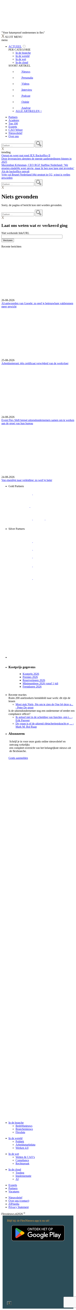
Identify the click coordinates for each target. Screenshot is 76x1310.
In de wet (13, 1153)
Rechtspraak (22, 1163)
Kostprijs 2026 (31, 673)
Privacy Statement (18, 1207)
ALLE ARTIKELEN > (29, 111)
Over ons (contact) (18, 1200)
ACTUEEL (15, 46)
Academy (13, 120)
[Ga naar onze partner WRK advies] (20, 590)
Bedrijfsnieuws (24, 1125)
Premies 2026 (30, 677)
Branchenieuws (24, 1129)
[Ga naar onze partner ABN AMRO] (45, 565)
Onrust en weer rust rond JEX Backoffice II (25, 155)
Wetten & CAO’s (25, 1157)
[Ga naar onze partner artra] (45, 556)
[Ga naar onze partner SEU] (45, 541)
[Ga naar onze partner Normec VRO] (45, 549)
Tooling (20, 1172)
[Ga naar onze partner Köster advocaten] (20, 578)
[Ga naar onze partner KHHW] (51, 518)
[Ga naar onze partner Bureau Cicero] (39, 518)
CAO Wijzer (15, 129)
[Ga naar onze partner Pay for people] (45, 578)
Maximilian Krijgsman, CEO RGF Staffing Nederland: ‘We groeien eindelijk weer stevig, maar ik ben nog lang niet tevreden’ (37, 167)
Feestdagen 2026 (32, 686)
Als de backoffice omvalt (15, 171)
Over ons (13, 136)
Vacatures (13, 1191)
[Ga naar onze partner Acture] (45, 493)
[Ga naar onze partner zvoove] (20, 525)
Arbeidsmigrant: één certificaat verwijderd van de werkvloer (34, 363)
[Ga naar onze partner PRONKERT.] (20, 549)
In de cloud (14, 1169)
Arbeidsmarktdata (25, 1144)
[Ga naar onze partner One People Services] (42, 506)
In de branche (16, 1122)
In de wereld (15, 1138)
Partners (12, 117)
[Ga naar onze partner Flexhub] (20, 541)
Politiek (20, 1141)
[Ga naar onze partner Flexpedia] (20, 518)
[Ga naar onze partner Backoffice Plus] (20, 493)
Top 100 (13, 123)
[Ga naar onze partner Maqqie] (20, 556)
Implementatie (23, 1175)
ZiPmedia (13, 1203)
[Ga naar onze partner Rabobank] (20, 565)
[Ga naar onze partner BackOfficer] (19, 506)
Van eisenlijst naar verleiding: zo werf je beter (26, 480)
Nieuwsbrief (15, 133)
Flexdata (20, 1132)
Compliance (22, 1160)
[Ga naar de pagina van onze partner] (32, 784)
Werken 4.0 (22, 1147)
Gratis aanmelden (18, 757)
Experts (12, 126)
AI (17, 1179)
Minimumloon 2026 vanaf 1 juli (40, 683)
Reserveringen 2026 (34, 680)
